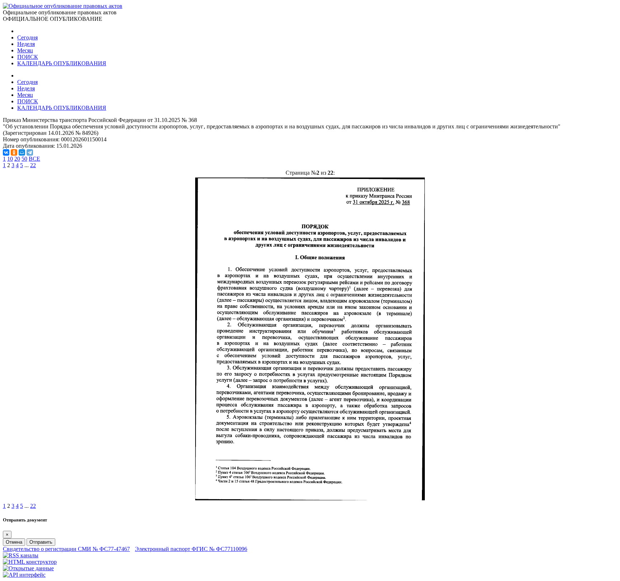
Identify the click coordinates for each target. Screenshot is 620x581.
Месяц (25, 50)
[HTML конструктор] (30, 562)
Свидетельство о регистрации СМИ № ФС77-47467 (66, 549)
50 (24, 159)
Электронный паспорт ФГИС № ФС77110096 (191, 549)
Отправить (40, 542)
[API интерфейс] (24, 575)
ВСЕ (34, 159)
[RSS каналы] (20, 555)
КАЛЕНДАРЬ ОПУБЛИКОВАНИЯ (61, 63)
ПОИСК (27, 57)
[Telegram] (30, 152)
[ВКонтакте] (6, 152)
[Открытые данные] (28, 568)
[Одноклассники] (14, 152)
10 (10, 159)
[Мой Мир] (22, 152)
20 (17, 159)
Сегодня (27, 37)
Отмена (14, 542)
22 (33, 165)
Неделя (26, 44)
